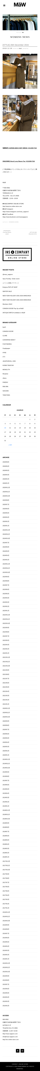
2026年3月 (6, 475)
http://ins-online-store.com (11, 1039)
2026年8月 (6, 462)
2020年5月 (6, 738)
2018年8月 (6, 827)
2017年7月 (6, 882)
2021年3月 (6, 695)
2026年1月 (6, 483)
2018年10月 (6, 819)
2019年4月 (6, 793)
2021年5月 (6, 687)
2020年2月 (6, 751)
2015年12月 (6, 963)
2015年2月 (6, 1005)
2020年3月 (6, 746)
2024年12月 (6, 530)
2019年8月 (6, 776)
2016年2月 (6, 954)
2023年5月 (6, 593)
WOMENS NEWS (14, 222)
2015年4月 (6, 997)
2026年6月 (6, 466)
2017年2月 (6, 904)
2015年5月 (6, 993)
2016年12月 (6, 912)
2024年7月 (6, 542)
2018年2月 (6, 853)
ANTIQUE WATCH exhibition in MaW (14, 312)
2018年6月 (6, 836)
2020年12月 (6, 708)
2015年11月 (6, 967)
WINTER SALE (7, 291)
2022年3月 (6, 644)
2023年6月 (6, 589)
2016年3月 (6, 950)
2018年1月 (6, 857)
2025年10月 (6, 496)
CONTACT (15, 1064)
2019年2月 (6, 802)
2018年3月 (6, 848)
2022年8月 (6, 632)
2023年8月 (6, 581)
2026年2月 (6, 479)
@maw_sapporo (8, 274)
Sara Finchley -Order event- (11, 278)
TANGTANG (6, 395)
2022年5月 (6, 640)
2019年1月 (6, 806)
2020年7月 (6, 729)
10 (5, 428)
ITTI (4, 357)
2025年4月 (6, 517)
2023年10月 (6, 572)
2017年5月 (6, 891)
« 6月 (10, 445)
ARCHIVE (6, 457)
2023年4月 (6, 598)
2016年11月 (6, 916)
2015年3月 (6, 1001)
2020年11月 (6, 712)
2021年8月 (6, 674)
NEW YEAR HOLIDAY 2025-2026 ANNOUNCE (17, 295)
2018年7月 (6, 831)
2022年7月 (6, 636)
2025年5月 (6, 513)
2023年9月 (6, 576)
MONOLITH (6, 369)
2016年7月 (6, 933)
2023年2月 (6, 606)
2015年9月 (6, 976)
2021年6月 (6, 683)
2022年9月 (6, 627)
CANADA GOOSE (8, 331)
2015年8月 (6, 980)
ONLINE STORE (23, 1064)
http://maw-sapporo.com (10, 1034)
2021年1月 (6, 704)
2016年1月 (6, 959)
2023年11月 (6, 568)
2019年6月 (6, 785)
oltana (4, 378)
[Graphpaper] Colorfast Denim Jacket (7, 232)
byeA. (4, 327)
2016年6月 (6, 937)
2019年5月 (6, 789)
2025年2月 (6, 521)
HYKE (4, 352)
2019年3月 (6, 797)
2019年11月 (6, 763)
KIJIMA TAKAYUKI (8, 365)
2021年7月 (6, 678)
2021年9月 (6, 670)
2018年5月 (6, 840)
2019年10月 (6, 768)
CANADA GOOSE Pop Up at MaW (13, 308)
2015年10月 (6, 971)
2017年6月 (6, 886)
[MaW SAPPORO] (20, 6)
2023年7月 (6, 585)
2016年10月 (6, 920)
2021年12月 (6, 657)
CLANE (5, 335)
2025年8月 (6, 500)
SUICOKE (6, 391)
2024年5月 (6, 551)
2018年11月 (6, 814)
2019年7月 (6, 780)
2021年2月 (6, 700)
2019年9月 (6, 772)
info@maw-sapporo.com (10, 1036)
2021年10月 (6, 666)
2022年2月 (6, 649)
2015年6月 (6, 988)
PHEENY (5, 382)
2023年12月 (6, 564)
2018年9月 (6, 823)
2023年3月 (6, 602)
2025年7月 (6, 504)
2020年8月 (6, 725)
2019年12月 (6, 759)
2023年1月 (6, 610)
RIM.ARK (5, 386)
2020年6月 (6, 734)
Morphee (5, 374)
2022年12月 (6, 615)
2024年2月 (6, 559)
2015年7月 (6, 984)
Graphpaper (6, 348)
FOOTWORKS (7, 344)
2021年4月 (6, 691)
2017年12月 (6, 861)
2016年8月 (6, 929)
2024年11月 (6, 534)
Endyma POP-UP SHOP (10, 287)
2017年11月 (6, 865)
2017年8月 (6, 878)
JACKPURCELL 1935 (9, 361)
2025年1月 (6, 525)
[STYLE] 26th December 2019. (33, 233)
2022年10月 (6, 623)
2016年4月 (6, 946)
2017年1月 (6, 908)
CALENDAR (7, 405)
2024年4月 (6, 555)
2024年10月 (6, 538)
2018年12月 (6, 810)
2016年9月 (6, 925)
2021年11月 (6, 661)
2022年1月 (6, 653)
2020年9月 (6, 721)
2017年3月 (6, 899)
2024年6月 (6, 547)
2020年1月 (6, 755)
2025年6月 (6, 508)
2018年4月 (6, 844)
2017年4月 (6, 895)
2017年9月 (6, 874)
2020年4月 (6, 742)
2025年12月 (6, 487)
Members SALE (7, 304)
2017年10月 (6, 869)
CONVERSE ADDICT (9, 340)
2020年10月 (6, 717)
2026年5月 (6, 470)
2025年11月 (6, 491)
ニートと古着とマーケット (11, 283)
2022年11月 (6, 619)
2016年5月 (6, 942)
